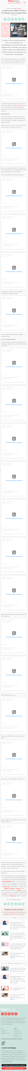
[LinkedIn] (12, 1013)
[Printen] (23, 19)
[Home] (14, 1)
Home (2, 1028)
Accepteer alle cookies (14, 1068)
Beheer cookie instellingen (14, 1065)
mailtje (19, 890)
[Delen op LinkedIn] (12, 19)
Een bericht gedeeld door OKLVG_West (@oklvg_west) (14, 858)
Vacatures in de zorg (5, 1033)
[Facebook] (2, 1013)
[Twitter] (5, 1013)
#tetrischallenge (17, 105)
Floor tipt (3, 1031)
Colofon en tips (17, 1031)
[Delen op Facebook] (5, 19)
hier (14, 914)
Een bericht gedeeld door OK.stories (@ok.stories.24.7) (14, 163)
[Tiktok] (16, 1013)
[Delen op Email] (15, 19)
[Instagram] (9, 1013)
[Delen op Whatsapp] (19, 19)
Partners (16, 1034)
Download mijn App (18, 1033)
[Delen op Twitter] (8, 19)
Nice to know (17, 8)
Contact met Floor (18, 1036)
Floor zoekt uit (4, 1030)
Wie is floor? (17, 1030)
